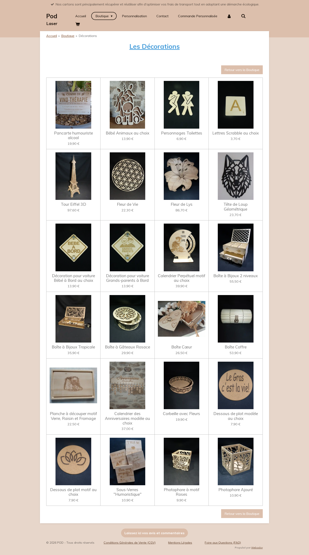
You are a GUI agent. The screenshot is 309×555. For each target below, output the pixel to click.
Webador (257, 547)
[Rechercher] (243, 16)
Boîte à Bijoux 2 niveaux (235, 275)
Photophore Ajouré (235, 489)
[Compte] (229, 16)
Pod (51, 19)
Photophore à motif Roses (181, 492)
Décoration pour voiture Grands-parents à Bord (127, 278)
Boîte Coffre (236, 347)
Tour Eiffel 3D (73, 204)
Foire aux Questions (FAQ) (223, 542)
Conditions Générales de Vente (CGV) (130, 542)
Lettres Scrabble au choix (235, 133)
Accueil (51, 36)
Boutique (67, 36)
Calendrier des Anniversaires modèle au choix (127, 418)
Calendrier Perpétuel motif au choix (181, 278)
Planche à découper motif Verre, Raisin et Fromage (73, 416)
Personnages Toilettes (181, 133)
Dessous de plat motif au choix (73, 492)
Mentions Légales (180, 542)
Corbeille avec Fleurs (181, 413)
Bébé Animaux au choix (127, 133)
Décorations (88, 36)
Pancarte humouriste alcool (73, 135)
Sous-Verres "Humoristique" (127, 492)
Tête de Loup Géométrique (235, 206)
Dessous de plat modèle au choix (235, 416)
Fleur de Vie (127, 204)
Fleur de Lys (182, 204)
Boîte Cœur (181, 347)
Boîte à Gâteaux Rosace (127, 347)
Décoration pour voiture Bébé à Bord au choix (73, 278)
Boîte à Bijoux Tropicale (73, 347)
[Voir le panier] (77, 24)
